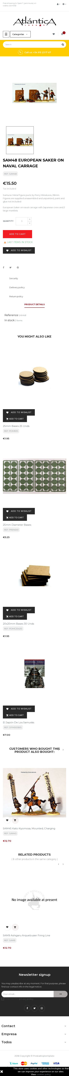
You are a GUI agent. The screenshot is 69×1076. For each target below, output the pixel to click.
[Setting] (64, 4)
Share (3, 267)
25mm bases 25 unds (16, 426)
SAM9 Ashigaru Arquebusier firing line (26, 935)
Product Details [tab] (34, 304)
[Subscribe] (61, 994)
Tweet (10, 267)
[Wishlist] (54, 34)
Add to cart (17, 234)
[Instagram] (42, 1008)
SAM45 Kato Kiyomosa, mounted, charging (29, 828)
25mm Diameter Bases (17, 524)
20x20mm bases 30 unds (18, 623)
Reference (11, 315)
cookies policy (43, 1074)
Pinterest (18, 267)
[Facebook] (27, 1008)
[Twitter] (34, 1008)
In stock (9, 320)
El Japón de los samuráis (18, 722)
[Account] (58, 4)
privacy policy (26, 999)
